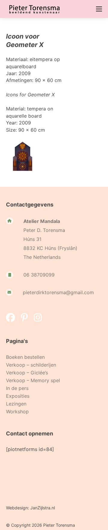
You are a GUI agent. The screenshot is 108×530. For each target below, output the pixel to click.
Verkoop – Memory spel (33, 380)
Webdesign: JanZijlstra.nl (30, 507)
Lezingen (16, 404)
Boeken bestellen (25, 357)
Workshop (17, 411)
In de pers (17, 388)
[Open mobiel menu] (99, 9)
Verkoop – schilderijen (31, 365)
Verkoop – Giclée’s (27, 373)
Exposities (17, 396)
